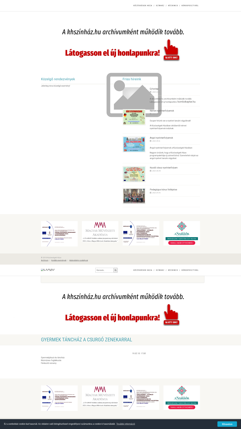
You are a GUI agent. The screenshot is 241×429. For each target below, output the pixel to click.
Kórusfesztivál (190, 6)
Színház (160, 6)
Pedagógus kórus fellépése (163, 189)
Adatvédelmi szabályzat (78, 260)
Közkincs (173, 6)
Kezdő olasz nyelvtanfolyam (164, 167)
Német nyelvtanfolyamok (162, 110)
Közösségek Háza (142, 6)
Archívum (44, 260)
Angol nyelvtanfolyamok (161, 137)
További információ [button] (125, 424)
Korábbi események (58, 260)
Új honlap (154, 89)
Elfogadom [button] (227, 424)
